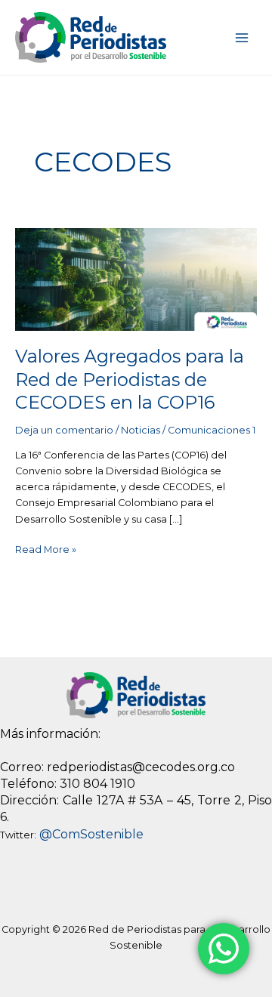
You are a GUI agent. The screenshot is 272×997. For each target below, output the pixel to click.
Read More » (45, 548)
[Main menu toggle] (242, 37)
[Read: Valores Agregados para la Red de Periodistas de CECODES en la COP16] (136, 278)
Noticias (140, 430)
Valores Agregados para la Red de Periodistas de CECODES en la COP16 (129, 379)
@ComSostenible (91, 834)
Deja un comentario (64, 430)
